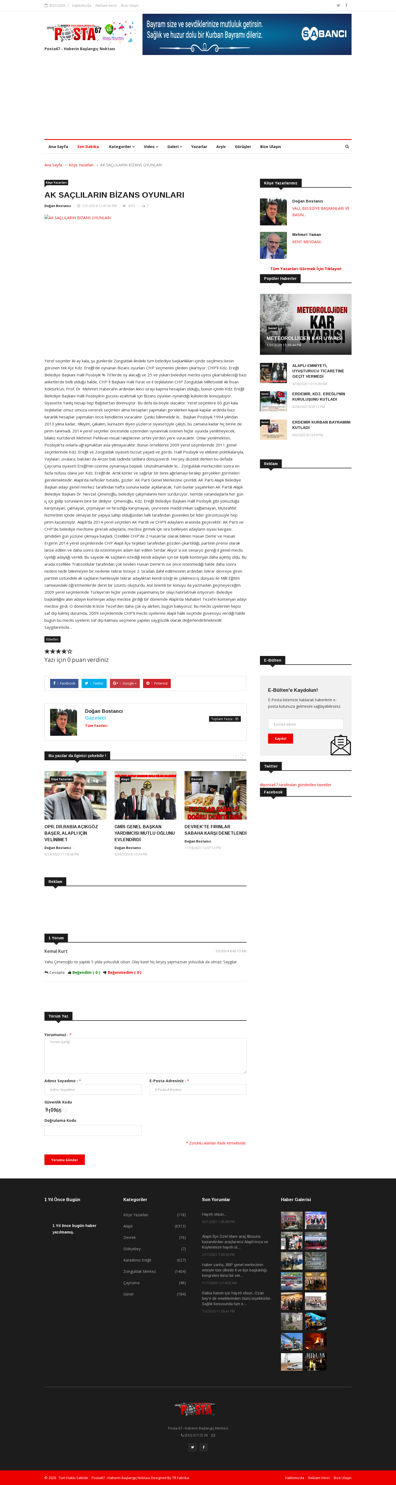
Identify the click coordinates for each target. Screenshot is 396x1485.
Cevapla (57, 972)
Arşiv (221, 146)
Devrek (196, 779)
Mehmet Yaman (306, 234)
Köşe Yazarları (81, 164)
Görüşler (243, 146)
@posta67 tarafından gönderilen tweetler (295, 784)
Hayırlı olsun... (214, 1214)
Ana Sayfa (58, 146)
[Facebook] (346, 5)
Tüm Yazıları (96, 725)
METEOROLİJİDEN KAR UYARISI (305, 338)
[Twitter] (339, 5)
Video (150, 146)
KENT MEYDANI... (307, 241)
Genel (272, 328)
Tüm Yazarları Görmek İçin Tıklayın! (305, 268)
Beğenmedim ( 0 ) (124, 972)
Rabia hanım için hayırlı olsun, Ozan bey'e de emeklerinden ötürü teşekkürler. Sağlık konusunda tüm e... (236, 1298)
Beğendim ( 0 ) (86, 972)
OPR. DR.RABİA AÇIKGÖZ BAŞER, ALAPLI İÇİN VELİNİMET (71, 833)
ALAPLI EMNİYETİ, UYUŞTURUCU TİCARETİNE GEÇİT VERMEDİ (318, 371)
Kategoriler (120, 146)
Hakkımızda (81, 5)
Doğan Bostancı (57, 206)
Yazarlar (199, 146)
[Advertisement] (198, 98)
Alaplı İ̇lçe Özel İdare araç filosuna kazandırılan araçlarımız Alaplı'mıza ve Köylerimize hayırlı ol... (235, 1241)
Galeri (173, 146)
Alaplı (125, 779)
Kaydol (280, 738)
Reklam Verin (106, 5)
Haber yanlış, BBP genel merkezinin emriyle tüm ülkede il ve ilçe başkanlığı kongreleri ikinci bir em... (234, 1270)
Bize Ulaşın (130, 5)
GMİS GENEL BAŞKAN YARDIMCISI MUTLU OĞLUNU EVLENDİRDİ (144, 833)
